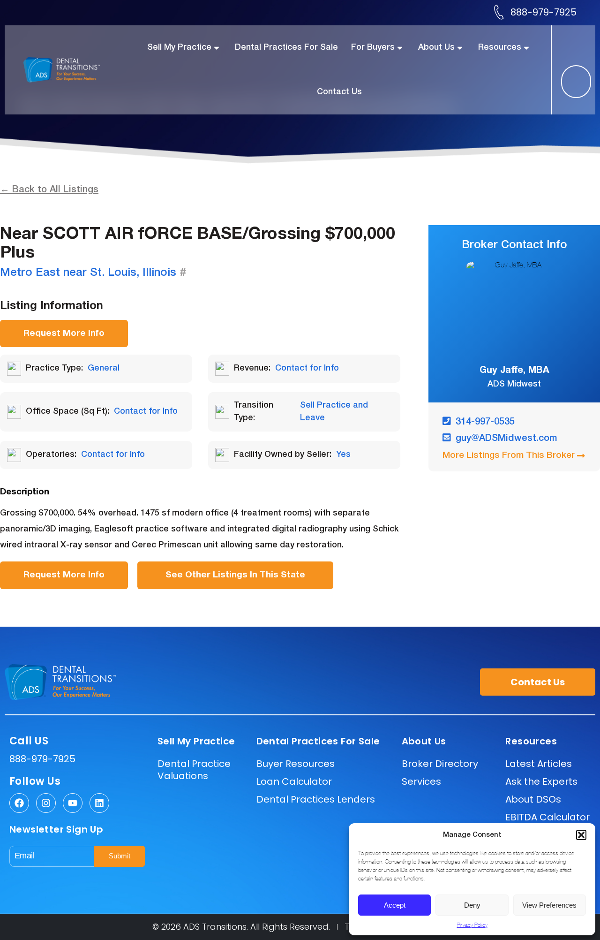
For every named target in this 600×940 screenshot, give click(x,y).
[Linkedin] (99, 803)
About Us (436, 47)
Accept (394, 905)
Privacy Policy (472, 925)
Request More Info (64, 333)
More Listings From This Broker (508, 455)
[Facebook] (19, 803)
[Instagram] (46, 803)
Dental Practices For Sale (286, 47)
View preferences (549, 905)
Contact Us (339, 92)
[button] (581, 835)
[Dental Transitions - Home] (71, 69)
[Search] (567, 81)
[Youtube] (72, 803)
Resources (499, 47)
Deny (472, 905)
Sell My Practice (179, 47)
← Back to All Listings (49, 190)
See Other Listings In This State (235, 575)
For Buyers (373, 47)
